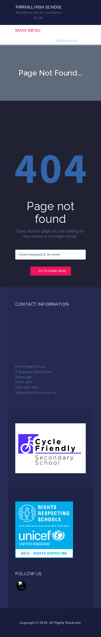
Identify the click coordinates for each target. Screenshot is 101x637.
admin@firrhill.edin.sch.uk (36, 392)
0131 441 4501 (27, 387)
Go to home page (52, 271)
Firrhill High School (39, 7)
